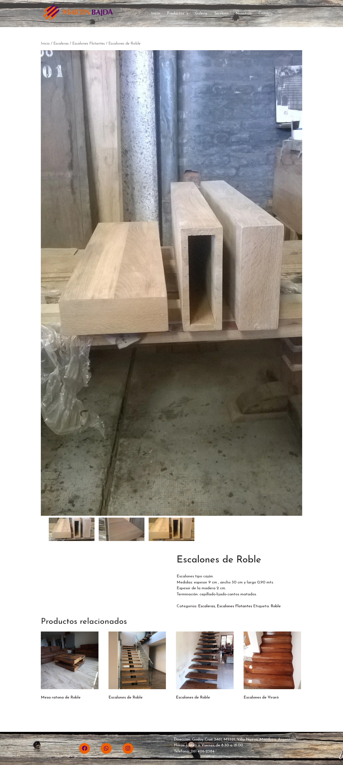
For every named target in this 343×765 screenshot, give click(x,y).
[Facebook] (84, 748)
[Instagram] (127, 748)
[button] (178, 13)
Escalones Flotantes (88, 44)
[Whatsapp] (106, 748)
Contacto (266, 13)
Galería (201, 13)
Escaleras (61, 44)
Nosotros (244, 13)
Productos (175, 13)
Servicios (221, 13)
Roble (276, 606)
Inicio (155, 13)
